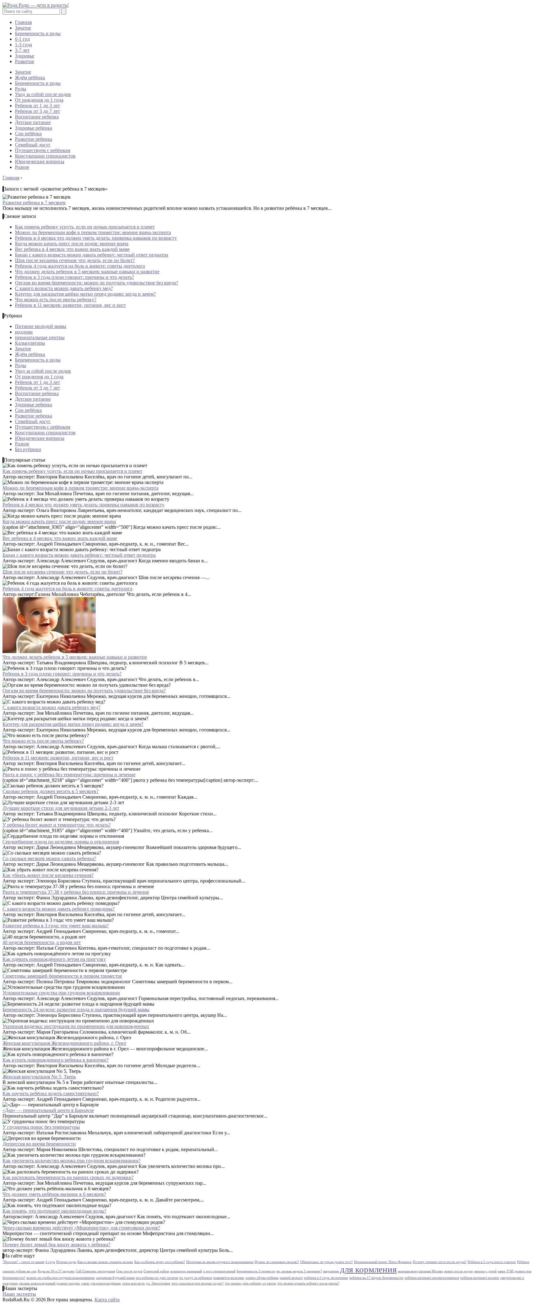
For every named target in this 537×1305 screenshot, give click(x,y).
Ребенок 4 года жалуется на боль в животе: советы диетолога (80, 266)
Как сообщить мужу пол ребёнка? (159, 1262)
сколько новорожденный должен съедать (49, 1283)
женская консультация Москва (420, 1271)
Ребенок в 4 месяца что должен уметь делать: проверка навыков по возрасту (96, 238)
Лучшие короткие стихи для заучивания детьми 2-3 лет (60, 808)
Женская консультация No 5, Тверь (39, 1076)
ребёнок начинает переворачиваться (432, 1278)
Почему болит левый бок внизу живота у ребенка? (56, 1244)
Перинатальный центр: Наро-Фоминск (382, 1262)
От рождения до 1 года (39, 100)
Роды (20, 88)
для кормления (368, 1269)
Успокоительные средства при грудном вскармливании (61, 992)
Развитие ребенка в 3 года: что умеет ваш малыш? (55, 925)
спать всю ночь (133, 1283)
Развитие (24, 61)
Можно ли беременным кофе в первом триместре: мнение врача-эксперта (93, 232)
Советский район (156, 1271)
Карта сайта (107, 1299)
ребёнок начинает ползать (479, 1278)
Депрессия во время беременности (39, 1143)
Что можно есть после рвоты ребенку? (55, 299)
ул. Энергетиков (158, 1283)
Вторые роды (66, 1262)
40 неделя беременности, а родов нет (41, 942)
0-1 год (22, 39)
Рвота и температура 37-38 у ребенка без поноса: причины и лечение (75, 892)
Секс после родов (129, 1271)
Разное (22, 167)
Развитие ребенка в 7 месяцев (34, 202)
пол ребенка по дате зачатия (157, 1278)
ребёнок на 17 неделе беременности (376, 1278)
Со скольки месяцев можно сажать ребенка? (49, 858)
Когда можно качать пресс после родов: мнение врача (71, 243)
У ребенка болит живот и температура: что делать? (56, 825)
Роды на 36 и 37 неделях (56, 1271)
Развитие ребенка (33, 139)
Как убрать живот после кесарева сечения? (48, 875)
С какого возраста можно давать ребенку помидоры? (58, 908)
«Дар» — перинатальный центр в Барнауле (48, 1110)
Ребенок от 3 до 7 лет (37, 111)
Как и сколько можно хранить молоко (105, 1262)
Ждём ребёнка (30, 77)
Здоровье (24, 55)
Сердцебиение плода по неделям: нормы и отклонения (60, 841)
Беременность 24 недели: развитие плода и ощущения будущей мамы (75, 1009)
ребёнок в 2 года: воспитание (326, 1278)
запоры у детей (485, 1271)
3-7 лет (22, 50)
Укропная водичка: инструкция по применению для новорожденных (75, 1026)
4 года (50, 1262)
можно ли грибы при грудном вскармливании (60, 1278)
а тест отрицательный (219, 1271)
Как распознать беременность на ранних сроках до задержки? (68, 1177)
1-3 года (23, 44)
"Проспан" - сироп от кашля (23, 1262)
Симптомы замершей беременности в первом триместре (62, 976)
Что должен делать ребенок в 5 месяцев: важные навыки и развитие (87, 271)
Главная (23, 22)
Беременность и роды (38, 33)
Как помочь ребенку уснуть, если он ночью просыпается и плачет (85, 226)
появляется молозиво (228, 1278)
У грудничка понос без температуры (41, 1127)
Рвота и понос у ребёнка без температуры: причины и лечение (68, 774)
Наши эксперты (19, 1294)
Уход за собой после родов (43, 94)
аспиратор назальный (186, 1271)
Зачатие (23, 27)
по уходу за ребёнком (195, 1278)
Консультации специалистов (45, 156)
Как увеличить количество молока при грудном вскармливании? (71, 1160)
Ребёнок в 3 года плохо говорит (492, 1262)
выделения (331, 1271)
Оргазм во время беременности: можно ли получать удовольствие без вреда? (96, 282)
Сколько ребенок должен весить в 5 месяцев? (50, 791)
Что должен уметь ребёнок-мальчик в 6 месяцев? (54, 1194)
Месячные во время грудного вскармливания (219, 1262)
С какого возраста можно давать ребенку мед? (64, 288)
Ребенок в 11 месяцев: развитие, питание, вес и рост (70, 305)
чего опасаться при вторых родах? (197, 1283)
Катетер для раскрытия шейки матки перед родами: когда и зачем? (85, 294)
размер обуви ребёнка (262, 1278)
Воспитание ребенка (37, 116)
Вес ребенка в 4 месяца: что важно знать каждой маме (72, 249)
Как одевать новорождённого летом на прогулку (54, 959)
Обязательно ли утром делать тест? (326, 1262)
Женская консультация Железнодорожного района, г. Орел (64, 1043)
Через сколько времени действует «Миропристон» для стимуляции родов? (81, 1227)
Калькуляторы (30, 343)
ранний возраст (291, 1278)
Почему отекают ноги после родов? (439, 1262)
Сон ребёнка (28, 133)
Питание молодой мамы (40, 326)
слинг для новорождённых (101, 1283)
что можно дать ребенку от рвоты (250, 1283)
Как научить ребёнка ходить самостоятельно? (50, 1093)
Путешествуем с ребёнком (42, 150)
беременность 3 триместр (256, 1271)
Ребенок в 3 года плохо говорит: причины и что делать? (74, 277)
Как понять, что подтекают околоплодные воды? (54, 1211)
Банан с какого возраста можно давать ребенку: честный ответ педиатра (91, 254)
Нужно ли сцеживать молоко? (277, 1262)
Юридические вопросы (39, 161)
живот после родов (458, 1271)
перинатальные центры (40, 337)
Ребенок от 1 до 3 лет (37, 105)
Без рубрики (28, 449)
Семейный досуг (33, 144)
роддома (24, 331)
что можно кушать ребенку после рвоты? (308, 1283)
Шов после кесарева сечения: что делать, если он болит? (75, 260)
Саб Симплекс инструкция (95, 1271)
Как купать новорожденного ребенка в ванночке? (55, 1060)
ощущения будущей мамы (115, 1278)
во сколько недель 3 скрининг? (299, 1271)
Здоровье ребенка (33, 128)
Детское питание (33, 122)
